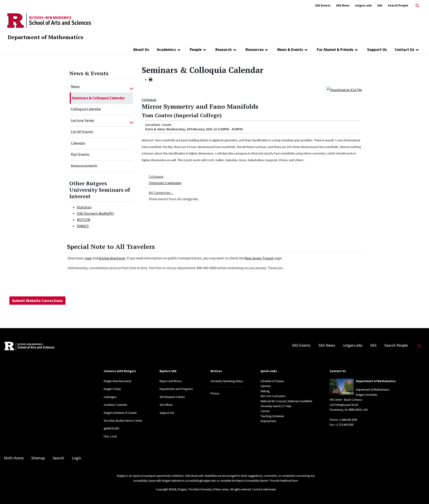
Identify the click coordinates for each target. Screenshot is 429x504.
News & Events (290, 49)
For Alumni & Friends (335, 49)
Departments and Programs (176, 389)
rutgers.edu (363, 5)
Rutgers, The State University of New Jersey (203, 489)
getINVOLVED (111, 428)
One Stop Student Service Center (123, 420)
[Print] (150, 79)
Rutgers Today (112, 389)
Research (223, 49)
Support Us (377, 49)
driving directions (112, 258)
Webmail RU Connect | (274, 401)
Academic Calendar (115, 404)
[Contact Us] (417, 49)
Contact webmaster (264, 489)
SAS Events (322, 5)
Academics (166, 49)
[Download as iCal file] (344, 89)
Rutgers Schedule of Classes (120, 412)
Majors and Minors (171, 381)
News (75, 86)
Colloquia (149, 99)
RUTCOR (83, 219)
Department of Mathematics (45, 37)
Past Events (80, 154)
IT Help (287, 406)
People (196, 49)
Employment (268, 421)
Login (76, 458)
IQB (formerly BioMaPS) (95, 213)
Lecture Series (82, 120)
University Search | (271, 406)
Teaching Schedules (272, 416)
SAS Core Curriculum (273, 396)
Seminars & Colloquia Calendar (98, 98)
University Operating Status (226, 381)
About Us (141, 49)
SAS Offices (166, 404)
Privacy (214, 393)
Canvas (265, 411)
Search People (398, 5)
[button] (131, 86)
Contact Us (404, 49)
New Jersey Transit (258, 258)
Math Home (13, 458)
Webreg (265, 391)
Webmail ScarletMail (300, 401)
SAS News (342, 5)
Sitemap (38, 458)
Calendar (78, 143)
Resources (255, 49)
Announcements (84, 165)
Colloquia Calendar (86, 109)
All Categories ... (161, 192)
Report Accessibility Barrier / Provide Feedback (263, 480)
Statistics (84, 207)
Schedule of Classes (272, 381)
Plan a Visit (110, 436)
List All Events (82, 131)
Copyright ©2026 (166, 489)
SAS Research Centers (172, 397)
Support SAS (167, 412)
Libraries (266, 386)
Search (58, 458)
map (88, 258)
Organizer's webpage (165, 183)
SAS (379, 5)
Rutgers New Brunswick (117, 381)
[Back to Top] (419, 493)
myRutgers (110, 397)
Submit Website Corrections (37, 300)
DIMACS (83, 226)
